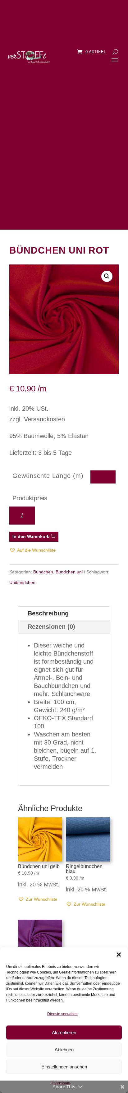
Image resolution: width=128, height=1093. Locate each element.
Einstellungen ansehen (64, 1066)
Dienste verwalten (62, 1014)
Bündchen (43, 571)
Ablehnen (64, 1049)
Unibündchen (22, 582)
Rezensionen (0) (51, 626)
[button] (119, 954)
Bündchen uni (69, 571)
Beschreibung (48, 613)
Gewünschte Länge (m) (48, 475)
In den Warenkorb (31, 536)
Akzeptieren (64, 1032)
